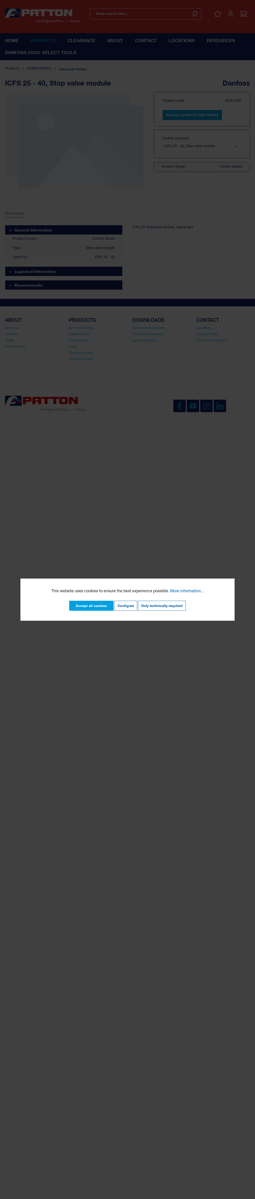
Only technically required (162, 605)
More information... (187, 592)
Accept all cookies (91, 605)
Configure (126, 605)
